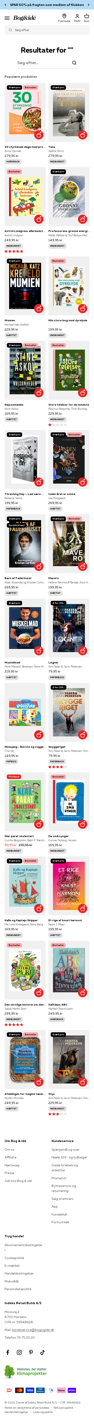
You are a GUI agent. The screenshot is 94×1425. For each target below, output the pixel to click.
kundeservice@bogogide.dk (33, 1330)
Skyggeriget (56, 746)
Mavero (53, 578)
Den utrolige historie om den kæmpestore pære (25, 1004)
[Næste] (88, 4)
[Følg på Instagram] (19, 1352)
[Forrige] (5, 4)
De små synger (58, 836)
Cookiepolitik (14, 1258)
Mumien (10, 320)
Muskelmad (12, 662)
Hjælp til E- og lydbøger (69, 1157)
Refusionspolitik (63, 1407)
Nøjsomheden (14, 404)
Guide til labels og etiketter (65, 1167)
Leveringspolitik (43, 1412)
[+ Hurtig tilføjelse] (39, 135)
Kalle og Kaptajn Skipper (21, 920)
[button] (14, 251)
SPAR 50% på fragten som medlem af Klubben (47, 5)
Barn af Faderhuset (18, 578)
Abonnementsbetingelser (23, 1247)
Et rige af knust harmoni (65, 920)
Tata (51, 147)
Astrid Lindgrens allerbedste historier (25, 231)
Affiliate (10, 1157)
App (55, 1206)
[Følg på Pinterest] (31, 1352)
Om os (9, 1149)
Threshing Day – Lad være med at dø (25, 494)
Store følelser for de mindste (68, 404)
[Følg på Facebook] (8, 1352)
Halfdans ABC (58, 1004)
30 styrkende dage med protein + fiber (25, 147)
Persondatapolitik (18, 1289)
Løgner (53, 662)
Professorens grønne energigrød (68, 231)
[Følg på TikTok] (42, 1352)
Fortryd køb (61, 1222)
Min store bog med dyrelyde (67, 320)
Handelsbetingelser (19, 1273)
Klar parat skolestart (19, 836)
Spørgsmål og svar (65, 1149)
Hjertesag (12, 1165)
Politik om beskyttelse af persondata (27, 1407)
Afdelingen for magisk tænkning (25, 1094)
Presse (9, 1173)
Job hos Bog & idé (18, 1181)
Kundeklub (59, 1214)
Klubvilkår (12, 1281)
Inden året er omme (61, 494)
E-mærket (12, 1266)
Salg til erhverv (63, 1199)
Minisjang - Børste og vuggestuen (25, 746)
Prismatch (59, 1178)
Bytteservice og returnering (64, 1188)
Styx (51, 1094)
